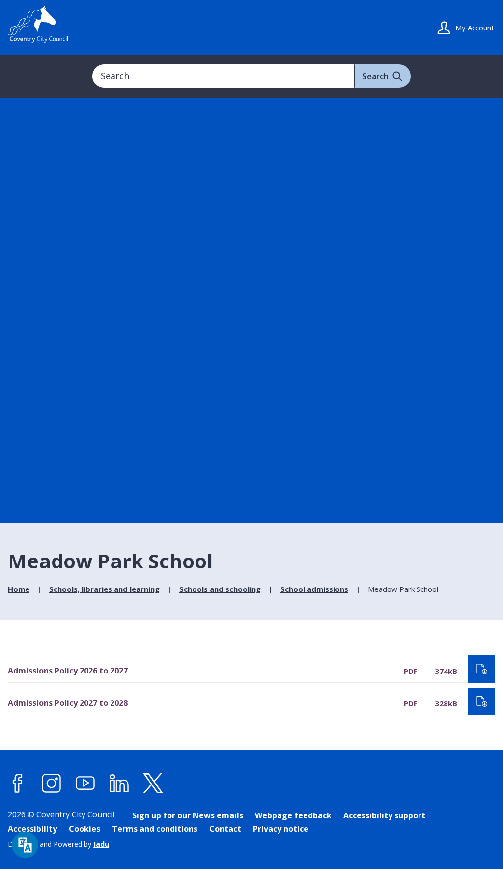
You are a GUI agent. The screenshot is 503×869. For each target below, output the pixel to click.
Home (18, 589)
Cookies (84, 828)
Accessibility (32, 828)
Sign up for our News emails (187, 815)
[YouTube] (85, 783)
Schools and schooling (220, 589)
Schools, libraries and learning (104, 589)
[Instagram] (51, 783)
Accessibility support (384, 815)
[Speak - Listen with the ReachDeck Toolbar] (25, 845)
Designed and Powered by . (59, 844)
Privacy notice (280, 828)
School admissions (314, 589)
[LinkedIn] (119, 783)
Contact (225, 828)
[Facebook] (17, 783)
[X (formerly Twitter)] (153, 783)
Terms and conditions (154, 828)
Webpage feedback (293, 815)
